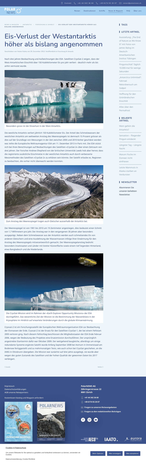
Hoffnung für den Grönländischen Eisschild (127, 97)
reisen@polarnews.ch (132, 3)
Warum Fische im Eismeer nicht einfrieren (127, 158)
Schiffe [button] (102, 11)
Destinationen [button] (90, 11)
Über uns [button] (137, 11)
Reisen (77, 11)
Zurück (8, 367)
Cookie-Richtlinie (29, 459)
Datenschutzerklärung (14, 459)
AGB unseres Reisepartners (16, 392)
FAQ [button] (128, 11)
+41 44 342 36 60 (86, 3)
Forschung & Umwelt (65, 51)
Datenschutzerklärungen (15, 389)
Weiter (100, 367)
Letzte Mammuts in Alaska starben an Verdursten (128, 171)
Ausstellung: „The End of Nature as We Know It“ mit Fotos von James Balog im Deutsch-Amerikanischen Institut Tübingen (130, 48)
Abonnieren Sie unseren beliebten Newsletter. (128, 191)
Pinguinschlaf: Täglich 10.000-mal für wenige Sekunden (130, 68)
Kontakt (68, 3)
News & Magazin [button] (115, 11)
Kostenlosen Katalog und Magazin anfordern (24, 397)
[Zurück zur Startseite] (13, 10)
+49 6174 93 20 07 (108, 3)
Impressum (9, 386)
